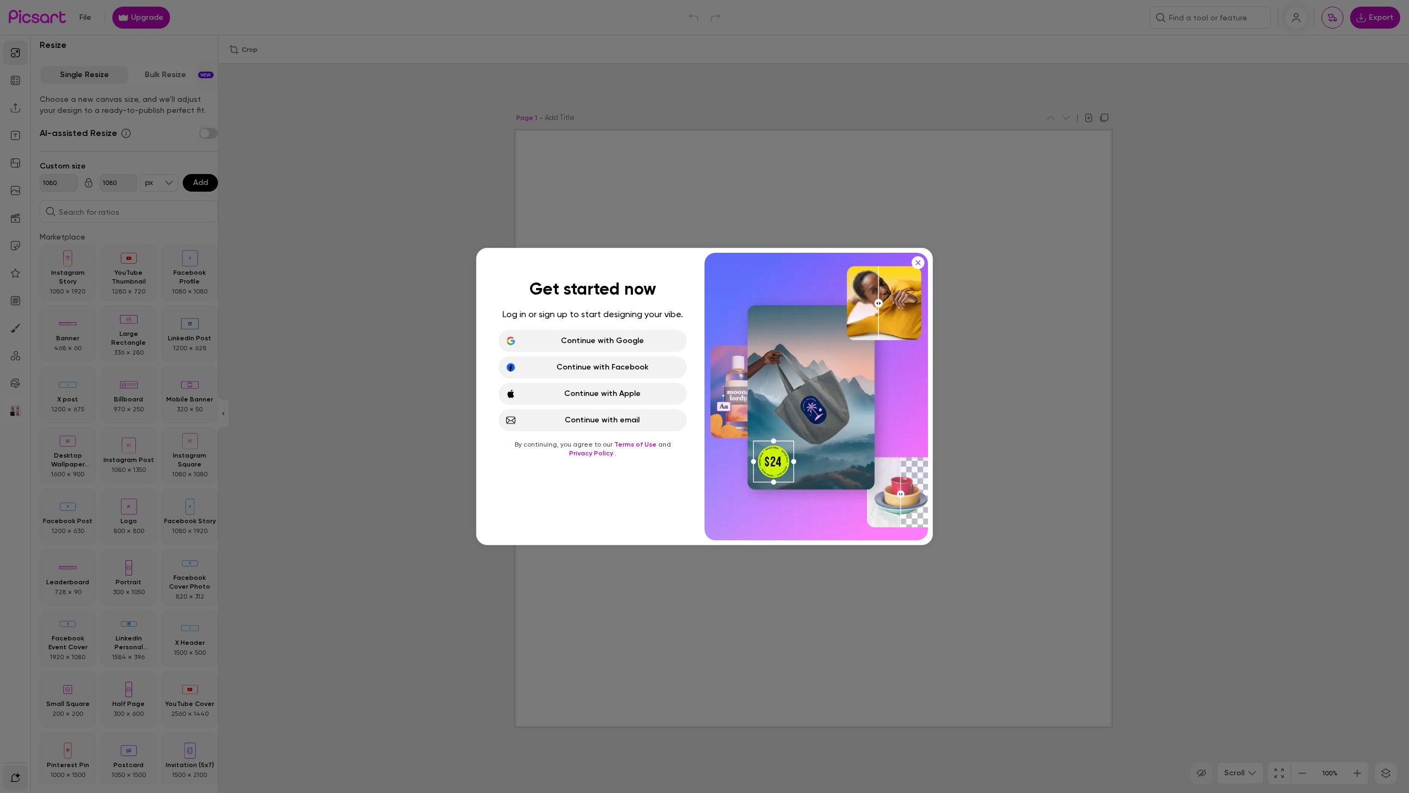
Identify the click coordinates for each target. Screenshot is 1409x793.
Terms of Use (636, 444)
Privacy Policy (592, 453)
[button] (704, 396)
